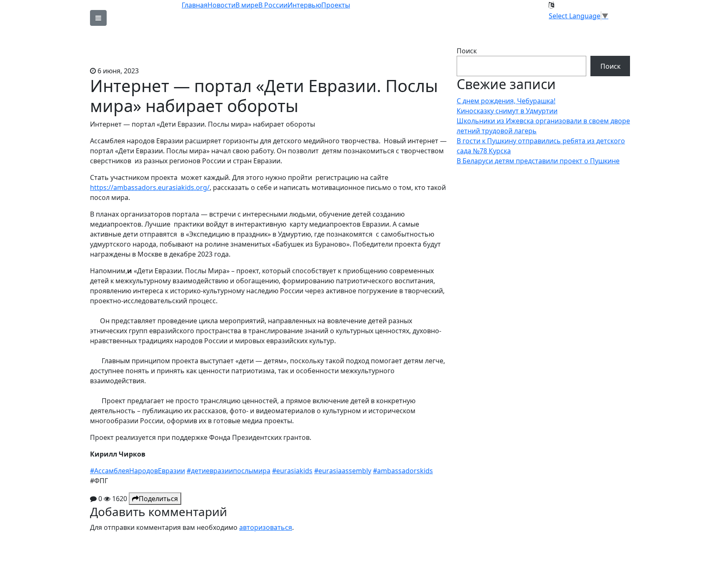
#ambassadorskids (403, 470)
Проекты (335, 5)
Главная (195, 5)
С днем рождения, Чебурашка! (506, 100)
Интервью (304, 5)
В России (273, 5)
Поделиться (158, 498)
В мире (246, 5)
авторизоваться (265, 527)
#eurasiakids (292, 470)
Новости (221, 5)
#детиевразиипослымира (228, 470)
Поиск (467, 50)
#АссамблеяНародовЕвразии (137, 470)
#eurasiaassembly (342, 470)
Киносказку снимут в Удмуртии (507, 110)
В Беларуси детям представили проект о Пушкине (538, 160)
